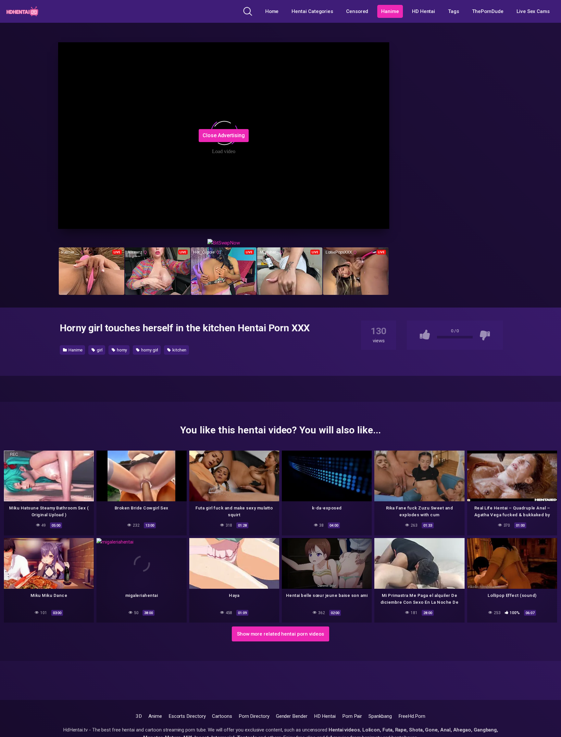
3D (139, 716)
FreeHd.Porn (411, 716)
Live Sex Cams (533, 11)
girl (99, 350)
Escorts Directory (187, 716)
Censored (357, 11)
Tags (453, 11)
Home (272, 11)
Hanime (390, 11)
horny (121, 350)
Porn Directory (254, 716)
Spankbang (380, 716)
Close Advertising (224, 135)
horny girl (149, 350)
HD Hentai (423, 11)
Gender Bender (291, 716)
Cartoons (222, 716)
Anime (155, 716)
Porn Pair (352, 716)
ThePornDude (488, 11)
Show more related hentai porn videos (280, 634)
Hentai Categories (312, 11)
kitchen (178, 350)
